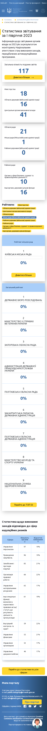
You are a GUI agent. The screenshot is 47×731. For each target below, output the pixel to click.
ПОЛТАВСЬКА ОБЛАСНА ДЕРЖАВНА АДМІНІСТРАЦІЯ (20, 437)
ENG (31, 11)
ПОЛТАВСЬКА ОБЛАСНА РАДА (21, 392)
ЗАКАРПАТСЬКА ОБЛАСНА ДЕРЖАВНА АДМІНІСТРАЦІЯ (20, 414)
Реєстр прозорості (33, 3)
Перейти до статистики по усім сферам (23, 671)
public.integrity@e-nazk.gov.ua (21, 692)
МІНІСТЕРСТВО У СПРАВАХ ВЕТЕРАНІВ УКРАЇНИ (19, 322)
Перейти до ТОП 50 (23, 505)
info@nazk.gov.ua (15, 698)
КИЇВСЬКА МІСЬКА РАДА (18, 254)
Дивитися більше (21, 77)
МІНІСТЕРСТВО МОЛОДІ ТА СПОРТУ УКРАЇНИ (19, 461)
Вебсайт (4, 3)
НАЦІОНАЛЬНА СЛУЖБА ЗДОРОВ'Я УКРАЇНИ (18, 484)
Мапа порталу (10, 682)
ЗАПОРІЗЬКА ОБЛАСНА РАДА (20, 345)
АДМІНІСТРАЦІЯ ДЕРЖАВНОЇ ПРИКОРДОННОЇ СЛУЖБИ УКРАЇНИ (20, 368)
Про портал (32, 701)
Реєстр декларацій (16, 3)
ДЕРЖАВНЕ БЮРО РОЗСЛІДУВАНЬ (23, 300)
